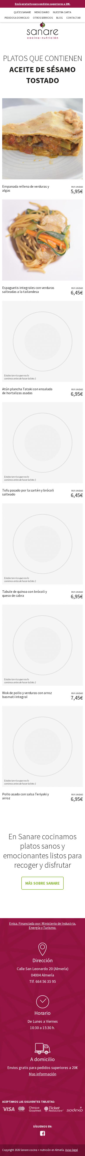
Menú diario (41, 12)
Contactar (73, 17)
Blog (59, 17)
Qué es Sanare (22, 12)
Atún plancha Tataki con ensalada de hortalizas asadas (27, 391)
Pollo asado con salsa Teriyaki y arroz (25, 796)
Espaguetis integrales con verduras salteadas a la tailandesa (28, 289)
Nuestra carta (62, 12)
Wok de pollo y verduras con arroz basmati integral (27, 695)
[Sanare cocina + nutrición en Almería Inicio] (42, 26)
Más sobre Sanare (42, 883)
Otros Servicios (43, 17)
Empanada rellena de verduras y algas (25, 188)
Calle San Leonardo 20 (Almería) (42, 968)
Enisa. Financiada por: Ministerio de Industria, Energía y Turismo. (42, 925)
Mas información (42, 1073)
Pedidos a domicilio (17, 17)
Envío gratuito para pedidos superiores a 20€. (42, 3)
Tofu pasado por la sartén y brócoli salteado (28, 492)
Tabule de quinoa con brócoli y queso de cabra (24, 593)
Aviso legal (71, 1150)
